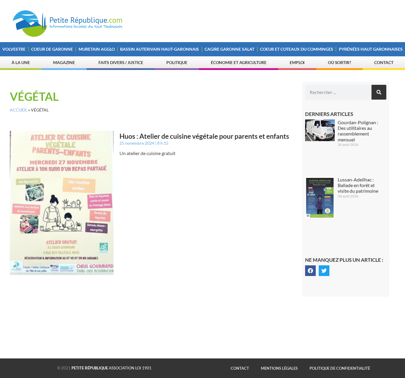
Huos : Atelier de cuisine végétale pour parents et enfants (204, 136)
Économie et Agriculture (239, 62)
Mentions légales (279, 368)
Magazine (64, 62)
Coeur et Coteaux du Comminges (296, 49)
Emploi (297, 62)
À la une (21, 62)
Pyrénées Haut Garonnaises (371, 49)
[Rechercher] (378, 92)
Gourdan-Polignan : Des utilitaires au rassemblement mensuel (358, 130)
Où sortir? (339, 62)
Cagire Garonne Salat (229, 49)
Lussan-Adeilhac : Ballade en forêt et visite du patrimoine (358, 185)
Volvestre (13, 49)
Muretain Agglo (97, 49)
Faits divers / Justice (120, 62)
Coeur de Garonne (52, 49)
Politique (176, 62)
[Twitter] (324, 270)
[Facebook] (310, 270)
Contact (383, 62)
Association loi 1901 (111, 368)
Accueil (18, 110)
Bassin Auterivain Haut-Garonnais (159, 49)
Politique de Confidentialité (340, 368)
